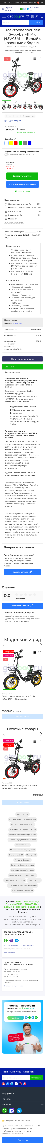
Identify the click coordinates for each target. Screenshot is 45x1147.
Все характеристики (14, 222)
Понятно (23, 1140)
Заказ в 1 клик (23, 191)
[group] (14, 116)
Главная (10, 47)
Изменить (17, 323)
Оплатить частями (22, 176)
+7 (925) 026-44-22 (11, 945)
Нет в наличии (22, 716)
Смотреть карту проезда (13, 986)
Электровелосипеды (26, 47)
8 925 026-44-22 (36, 8)
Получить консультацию (22, 359)
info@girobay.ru (10, 952)
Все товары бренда (26, 132)
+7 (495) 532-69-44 (27, 945)
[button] (4, 644)
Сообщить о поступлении (22, 184)
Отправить (36, 1078)
